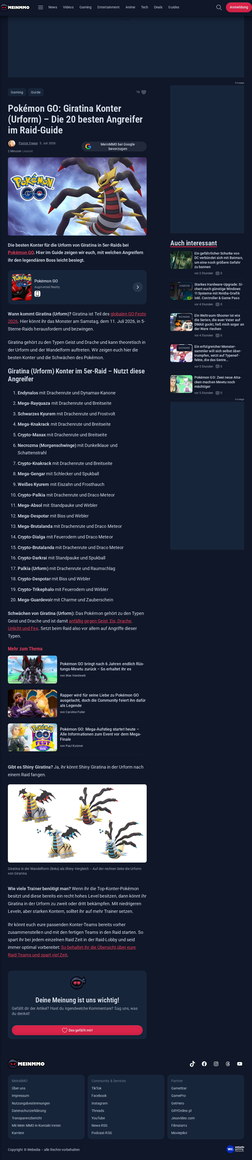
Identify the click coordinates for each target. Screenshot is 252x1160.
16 (138, 92)
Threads (98, 1111)
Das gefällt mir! (81, 1030)
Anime (130, 7)
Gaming (85, 7)
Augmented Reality (47, 287)
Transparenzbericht (27, 1118)
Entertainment (108, 7)
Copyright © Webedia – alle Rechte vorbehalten (44, 1150)
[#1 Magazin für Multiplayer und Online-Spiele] (18, 7)
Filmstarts (179, 1125)
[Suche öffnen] (219, 7)
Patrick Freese (28, 143)
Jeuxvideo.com (183, 1118)
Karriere (18, 1133)
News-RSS (99, 1125)
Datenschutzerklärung (29, 1111)
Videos (68, 7)
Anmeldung (239, 7)
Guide (35, 92)
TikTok (96, 1088)
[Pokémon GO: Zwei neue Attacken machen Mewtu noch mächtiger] (181, 384)
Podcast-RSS (102, 1133)
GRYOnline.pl (181, 1111)
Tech (144, 7)
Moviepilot (179, 1133)
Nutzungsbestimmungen (31, 1103)
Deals (158, 7)
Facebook (99, 1096)
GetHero (177, 1103)
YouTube (98, 1118)
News (52, 7)
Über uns (18, 1088)
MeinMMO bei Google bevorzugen (118, 146)
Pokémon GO (21, 252)
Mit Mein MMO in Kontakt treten (36, 1125)
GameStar (179, 1088)
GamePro (178, 1096)
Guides (173, 7)
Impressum (20, 1096)
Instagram (100, 1103)
